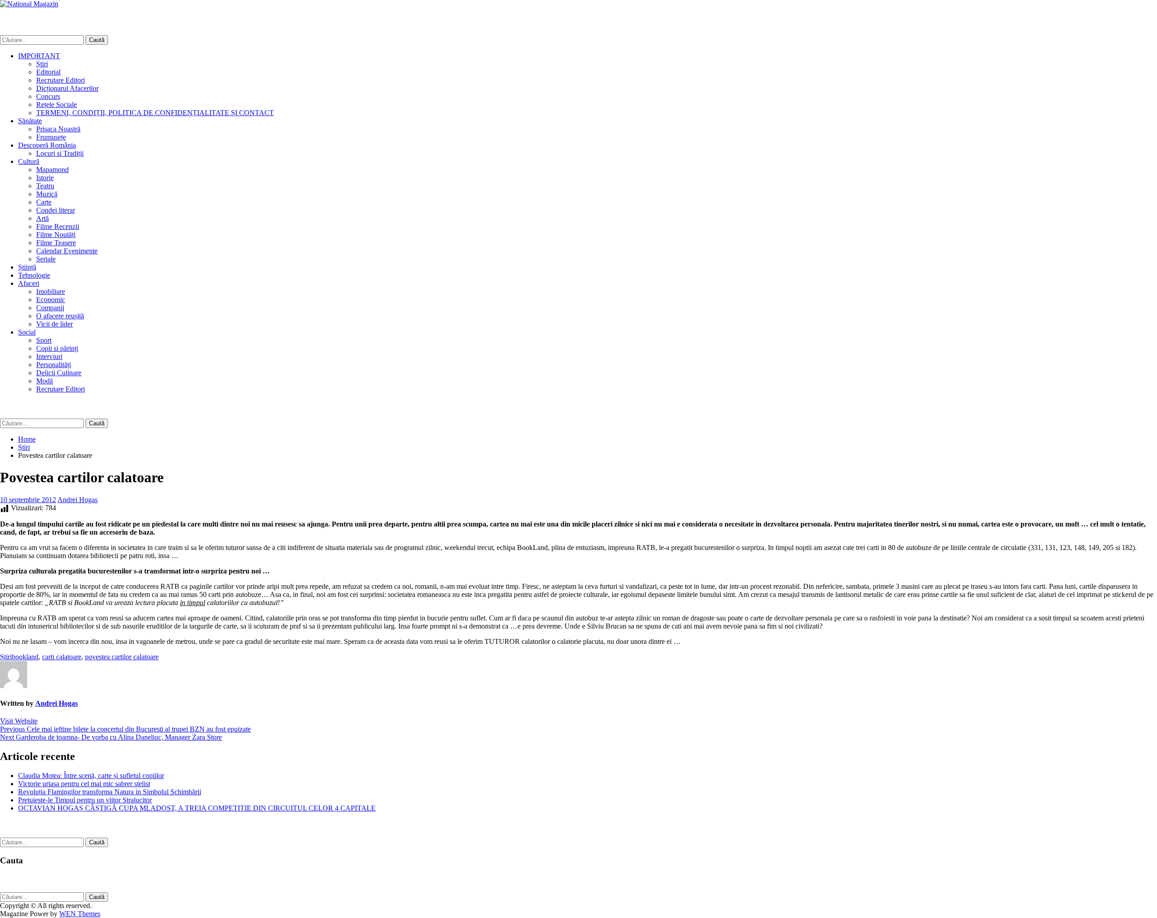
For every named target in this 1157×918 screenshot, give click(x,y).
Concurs (48, 96)
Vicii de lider (54, 324)
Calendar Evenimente (67, 251)
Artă (42, 218)
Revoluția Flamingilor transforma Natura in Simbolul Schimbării (109, 792)
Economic (50, 299)
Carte (44, 202)
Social (27, 332)
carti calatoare (61, 657)
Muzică (46, 194)
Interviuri (49, 356)
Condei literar (55, 210)
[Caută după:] (42, 39)
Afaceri (28, 283)
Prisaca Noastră (58, 129)
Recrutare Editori (60, 80)
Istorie (45, 178)
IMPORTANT (39, 56)
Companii (50, 308)
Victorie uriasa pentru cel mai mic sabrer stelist (84, 784)
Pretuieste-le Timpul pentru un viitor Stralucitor (85, 800)
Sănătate (30, 121)
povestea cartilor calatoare (122, 657)
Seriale (46, 259)
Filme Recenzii (57, 226)
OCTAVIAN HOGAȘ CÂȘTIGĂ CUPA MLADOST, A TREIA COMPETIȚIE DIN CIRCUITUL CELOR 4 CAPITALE (197, 808)
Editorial (48, 72)
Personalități (53, 364)
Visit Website (19, 721)
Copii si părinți (57, 348)
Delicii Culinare (58, 373)
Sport (44, 340)
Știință (27, 267)
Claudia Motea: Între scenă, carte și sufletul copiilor (91, 775)
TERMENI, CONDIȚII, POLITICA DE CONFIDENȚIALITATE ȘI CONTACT (155, 112)
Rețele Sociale (56, 104)
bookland (25, 657)
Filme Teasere (56, 243)
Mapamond (52, 169)
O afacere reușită (60, 316)
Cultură (28, 161)
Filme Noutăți (55, 234)
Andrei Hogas (77, 499)
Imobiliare (50, 291)
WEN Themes (79, 914)
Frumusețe (51, 137)
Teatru (45, 186)
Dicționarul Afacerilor (67, 88)
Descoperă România (47, 145)
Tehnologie (34, 275)
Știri (42, 64)
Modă (44, 381)
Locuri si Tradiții (60, 153)
